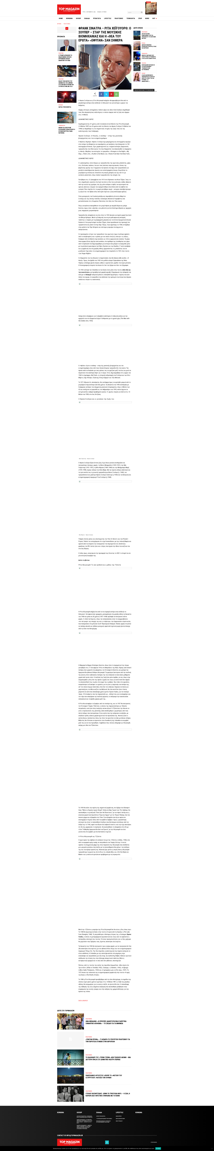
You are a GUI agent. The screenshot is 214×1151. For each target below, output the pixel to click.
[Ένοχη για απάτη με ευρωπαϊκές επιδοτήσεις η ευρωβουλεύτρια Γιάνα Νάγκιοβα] (66, 117)
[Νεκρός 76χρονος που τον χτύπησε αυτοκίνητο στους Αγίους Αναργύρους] (136, 56)
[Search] (141, 12)
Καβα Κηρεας (119, 1116)
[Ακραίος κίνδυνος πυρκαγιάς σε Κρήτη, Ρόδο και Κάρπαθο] (136, 45)
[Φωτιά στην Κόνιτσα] (66, 97)
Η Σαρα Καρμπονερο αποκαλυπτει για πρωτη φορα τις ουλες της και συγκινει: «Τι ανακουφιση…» (148, 78)
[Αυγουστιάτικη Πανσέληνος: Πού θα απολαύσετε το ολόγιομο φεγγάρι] (136, 35)
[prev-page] (134, 85)
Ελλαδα (61, 104)
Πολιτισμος (67, 23)
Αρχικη (59, 23)
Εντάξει (158, 1148)
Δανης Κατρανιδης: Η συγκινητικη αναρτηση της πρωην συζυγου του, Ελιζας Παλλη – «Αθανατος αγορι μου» (151, 8)
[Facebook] (66, 28)
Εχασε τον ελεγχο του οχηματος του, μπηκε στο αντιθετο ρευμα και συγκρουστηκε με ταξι (66, 83)
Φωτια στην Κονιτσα (65, 107)
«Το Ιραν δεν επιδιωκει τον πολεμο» (104, 1118)
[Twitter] (106, 94)
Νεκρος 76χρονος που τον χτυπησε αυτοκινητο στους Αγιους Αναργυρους (149, 57)
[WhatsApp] (116, 94)
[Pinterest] (111, 94)
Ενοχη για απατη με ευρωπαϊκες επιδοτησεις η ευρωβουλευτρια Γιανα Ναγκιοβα (67, 130)
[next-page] (137, 85)
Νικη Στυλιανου (119, 1121)
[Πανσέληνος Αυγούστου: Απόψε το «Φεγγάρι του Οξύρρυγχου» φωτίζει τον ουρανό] (70, 1076)
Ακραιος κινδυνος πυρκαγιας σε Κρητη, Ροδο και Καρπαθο (149, 46)
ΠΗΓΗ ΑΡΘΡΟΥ (83, 1001)
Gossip (148, 2)
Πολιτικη (61, 53)
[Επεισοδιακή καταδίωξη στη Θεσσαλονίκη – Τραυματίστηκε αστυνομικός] (136, 66)
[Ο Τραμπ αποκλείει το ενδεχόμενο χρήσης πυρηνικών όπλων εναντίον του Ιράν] (66, 45)
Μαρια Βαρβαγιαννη (120, 1118)
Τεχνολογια (62, 125)
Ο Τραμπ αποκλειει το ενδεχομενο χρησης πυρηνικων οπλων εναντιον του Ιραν (65, 58)
